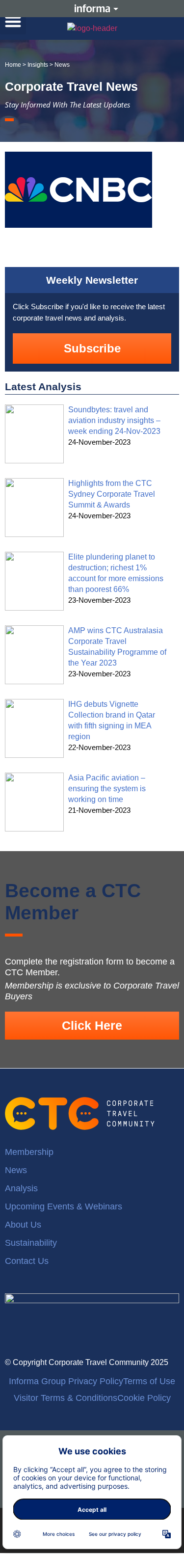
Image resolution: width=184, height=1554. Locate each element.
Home (13, 64)
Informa (92, 8)
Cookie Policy (144, 1398)
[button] (13, 21)
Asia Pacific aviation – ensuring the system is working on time (107, 789)
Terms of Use (149, 1381)
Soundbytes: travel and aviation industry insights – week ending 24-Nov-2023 (114, 420)
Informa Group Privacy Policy (66, 1381)
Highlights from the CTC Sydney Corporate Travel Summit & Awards (111, 494)
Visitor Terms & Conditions (65, 1398)
